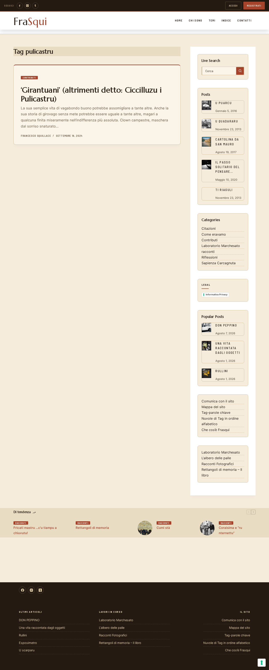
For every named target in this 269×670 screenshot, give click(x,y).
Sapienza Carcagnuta (219, 263)
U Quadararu (226, 121)
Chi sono (195, 20)
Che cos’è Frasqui (215, 430)
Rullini (221, 371)
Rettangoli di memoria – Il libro (120, 643)
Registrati (254, 5)
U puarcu (223, 103)
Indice (226, 20)
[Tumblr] (35, 6)
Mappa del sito (213, 407)
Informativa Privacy (216, 294)
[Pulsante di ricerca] (240, 71)
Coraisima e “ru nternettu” (230, 530)
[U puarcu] (206, 105)
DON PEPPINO (226, 325)
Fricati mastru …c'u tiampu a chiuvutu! (35, 530)
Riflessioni (210, 257)
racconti (208, 251)
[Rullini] (206, 373)
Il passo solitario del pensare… (227, 166)
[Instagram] (27, 6)
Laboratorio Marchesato (221, 246)
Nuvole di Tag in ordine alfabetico (226, 643)
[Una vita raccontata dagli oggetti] (206, 345)
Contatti (244, 20)
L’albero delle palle (216, 458)
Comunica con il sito (218, 401)
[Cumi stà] (145, 528)
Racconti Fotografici (218, 464)
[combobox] (219, 71)
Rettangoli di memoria (92, 528)
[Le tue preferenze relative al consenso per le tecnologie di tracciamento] (262, 663)
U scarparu (26, 650)
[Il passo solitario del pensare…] (206, 164)
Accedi (233, 5)
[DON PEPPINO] (206, 327)
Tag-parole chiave (216, 412)
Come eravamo (214, 234)
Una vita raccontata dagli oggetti (227, 347)
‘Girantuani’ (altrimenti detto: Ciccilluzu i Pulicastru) (91, 94)
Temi (212, 20)
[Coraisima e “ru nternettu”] (207, 528)
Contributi (29, 77)
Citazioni (209, 228)
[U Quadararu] (206, 123)
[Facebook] (20, 6)
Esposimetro (28, 643)
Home (178, 20)
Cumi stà (163, 528)
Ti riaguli (224, 190)
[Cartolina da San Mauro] (206, 141)
